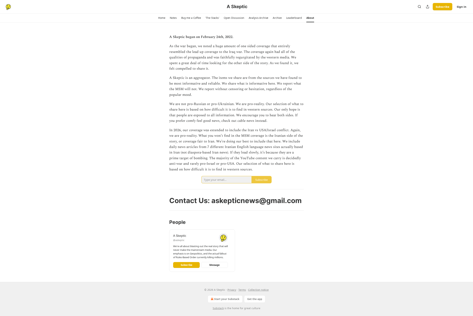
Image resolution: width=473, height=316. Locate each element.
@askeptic (178, 240)
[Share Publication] (427, 6)
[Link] (164, 200)
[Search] (419, 6)
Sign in (461, 6)
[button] (161, 17)
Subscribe (442, 6)
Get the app (254, 299)
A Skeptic (179, 235)
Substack (218, 308)
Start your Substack (226, 299)
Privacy (231, 289)
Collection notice (258, 289)
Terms (242, 289)
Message (214, 265)
